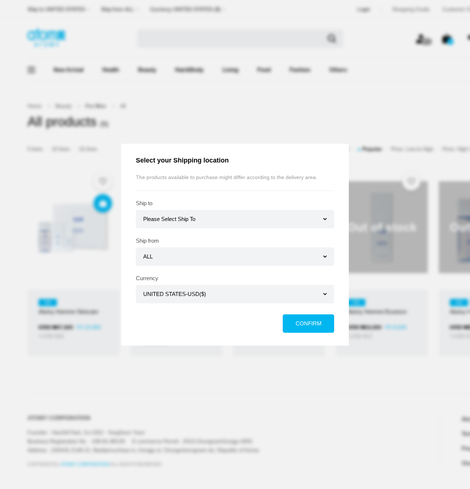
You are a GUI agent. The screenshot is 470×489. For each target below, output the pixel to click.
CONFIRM (309, 323)
